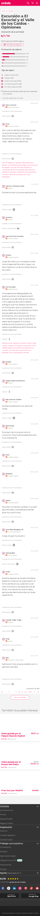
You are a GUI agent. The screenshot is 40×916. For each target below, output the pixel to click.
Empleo (3, 869)
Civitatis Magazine (7, 835)
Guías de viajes (6, 840)
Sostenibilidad (6, 819)
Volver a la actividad (7, 11)
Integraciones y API (8, 860)
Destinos (3, 831)
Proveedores (5, 847)
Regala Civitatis (6, 823)
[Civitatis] (6, 3)
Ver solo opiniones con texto (13, 98)
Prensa (3, 814)
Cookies (36, 913)
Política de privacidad (27, 913)
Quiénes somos (6, 810)
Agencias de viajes (7, 856)
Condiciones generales (8, 913)
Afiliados (3, 851)
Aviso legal (18, 913)
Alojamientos (5, 865)
